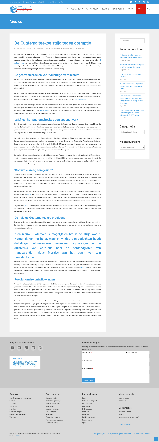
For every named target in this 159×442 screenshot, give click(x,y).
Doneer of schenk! (125, 412)
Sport (84, 423)
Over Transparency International (20, 398)
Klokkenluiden (51, 2)
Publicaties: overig (52, 423)
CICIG (29, 194)
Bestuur (12, 401)
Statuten (13, 409)
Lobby (61, 2)
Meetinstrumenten (52, 409)
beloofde (83, 267)
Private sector (87, 420)
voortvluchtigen (80, 99)
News (67, 48)
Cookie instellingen (125, 424)
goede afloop (44, 110)
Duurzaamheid (87, 403)
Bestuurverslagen (16, 412)
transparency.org (15, 2)
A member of (17, 359)
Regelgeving (50, 406)
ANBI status (14, 406)
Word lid (121, 414)
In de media (123, 401)
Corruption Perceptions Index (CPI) (33, 2)
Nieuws (72, 48)
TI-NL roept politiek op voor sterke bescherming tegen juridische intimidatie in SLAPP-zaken (132, 112)
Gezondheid (86, 406)
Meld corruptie (51, 412)
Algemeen (40, 48)
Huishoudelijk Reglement (18, 414)
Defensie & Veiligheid (89, 401)
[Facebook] (131, 2)
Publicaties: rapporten (53, 417)
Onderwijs (85, 414)
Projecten (49, 414)
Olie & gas (85, 412)
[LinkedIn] (139, 2)
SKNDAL (18, 436)
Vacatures (13, 417)
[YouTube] (143, 2)
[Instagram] (147, 2)
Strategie (13, 403)
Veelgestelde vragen (53, 403)
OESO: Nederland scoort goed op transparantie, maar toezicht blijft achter (131, 86)
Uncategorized (79, 48)
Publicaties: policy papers (54, 420)
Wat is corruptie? (51, 398)
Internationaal (60, 48)
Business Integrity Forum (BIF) (129, 417)
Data (84, 398)
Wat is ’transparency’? (53, 401)
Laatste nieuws (124, 398)
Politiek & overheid (88, 417)
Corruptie (47, 48)
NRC (26, 206)
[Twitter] (135, 2)
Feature (53, 48)
